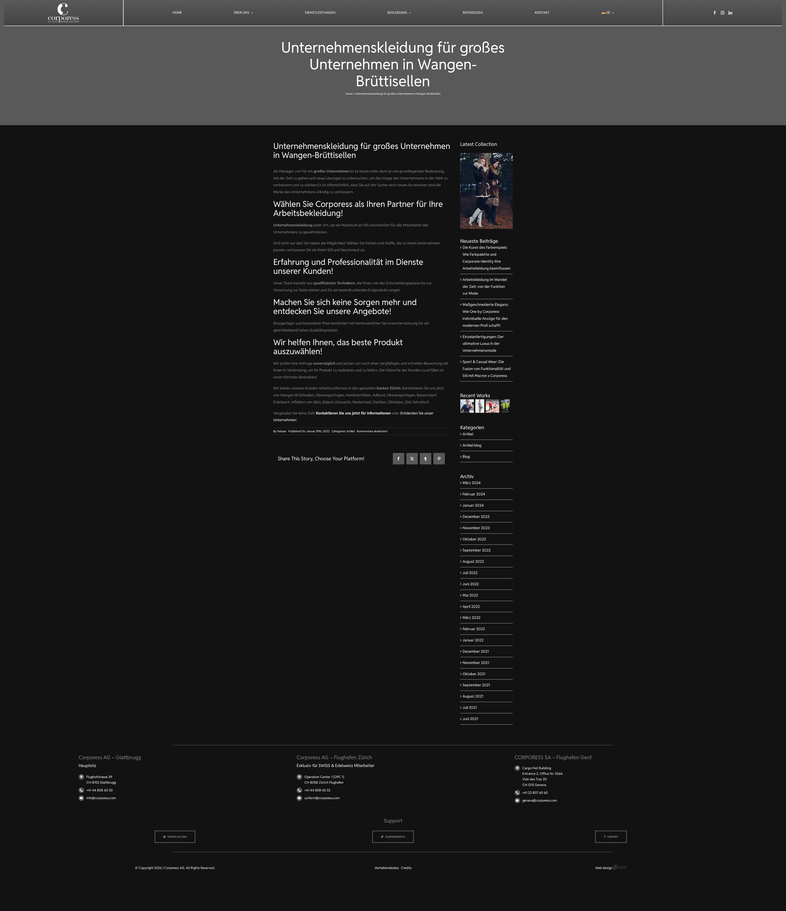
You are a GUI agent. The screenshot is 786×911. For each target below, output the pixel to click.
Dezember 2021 (476, 651)
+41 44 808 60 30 (99, 790)
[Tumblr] (425, 458)
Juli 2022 (470, 572)
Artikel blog (472, 445)
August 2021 (473, 696)
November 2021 (476, 662)
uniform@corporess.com (322, 798)
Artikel (351, 431)
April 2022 (471, 606)
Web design (604, 868)
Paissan (281, 431)
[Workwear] (505, 406)
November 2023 (476, 527)
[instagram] (722, 13)
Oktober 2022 (474, 539)
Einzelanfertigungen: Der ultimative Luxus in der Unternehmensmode (483, 343)
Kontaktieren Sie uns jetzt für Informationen (354, 413)
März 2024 (472, 482)
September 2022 (477, 550)
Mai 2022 (470, 595)
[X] (412, 458)
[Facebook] (398, 458)
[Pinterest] (439, 458)
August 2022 (473, 561)
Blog (466, 456)
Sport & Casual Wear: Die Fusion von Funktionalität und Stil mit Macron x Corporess (487, 368)
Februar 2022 (474, 628)
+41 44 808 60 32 (317, 790)
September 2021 (476, 685)
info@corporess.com (101, 798)
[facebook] (715, 13)
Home (349, 93)
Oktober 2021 (474, 674)
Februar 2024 (474, 494)
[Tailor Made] (480, 406)
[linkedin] (730, 13)
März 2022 (471, 617)
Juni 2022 (471, 584)
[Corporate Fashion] (467, 406)
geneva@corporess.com (539, 800)
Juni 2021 (470, 718)
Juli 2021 (470, 707)
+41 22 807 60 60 (535, 793)
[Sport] (493, 406)
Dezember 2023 (476, 516)
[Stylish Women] (486, 154)
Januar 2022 (473, 640)
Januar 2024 (473, 505)
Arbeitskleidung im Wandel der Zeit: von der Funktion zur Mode (485, 286)
